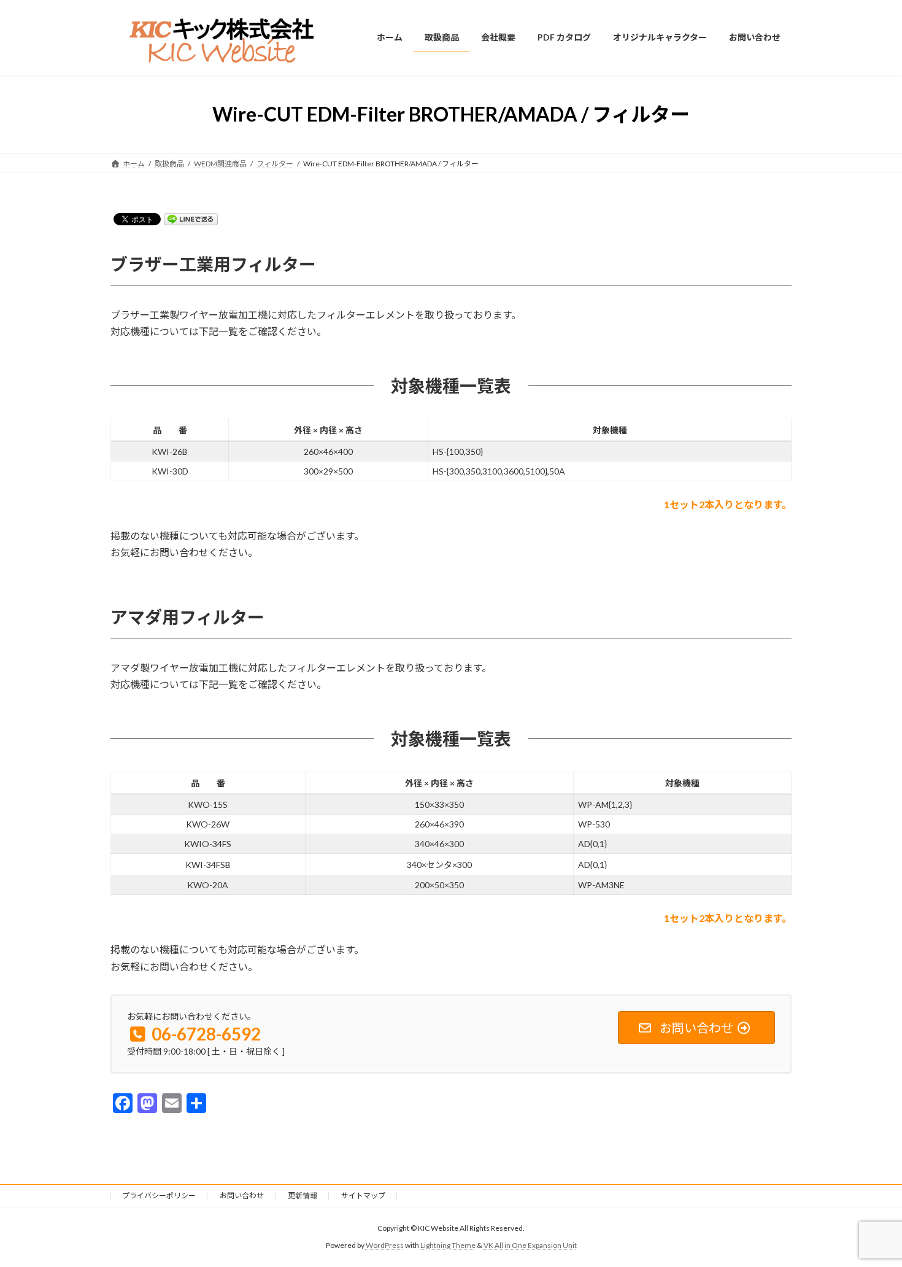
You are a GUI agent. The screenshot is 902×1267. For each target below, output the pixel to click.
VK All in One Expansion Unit (530, 1245)
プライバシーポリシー (159, 1195)
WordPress (385, 1245)
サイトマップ (363, 1195)
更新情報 (302, 1195)
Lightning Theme (448, 1245)
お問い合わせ (242, 1195)
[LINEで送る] (191, 218)
